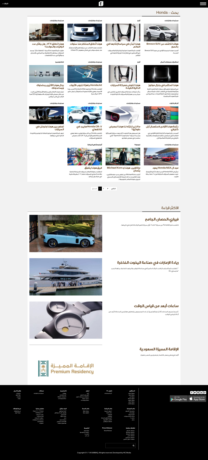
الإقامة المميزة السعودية (159, 349)
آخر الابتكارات (62, 395)
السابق (94, 189)
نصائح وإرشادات (85, 400)
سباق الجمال (131, 402)
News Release (108, 430)
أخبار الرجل (63, 414)
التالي (113, 189)
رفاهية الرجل (17, 391)
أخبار (88, 393)
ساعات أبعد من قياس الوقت (156, 306)
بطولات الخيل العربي (129, 439)
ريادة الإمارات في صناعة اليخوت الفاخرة (148, 263)
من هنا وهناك (17, 408)
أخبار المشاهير (62, 411)
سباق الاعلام (132, 395)
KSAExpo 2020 (39, 412)
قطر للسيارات (40, 416)
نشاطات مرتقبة (130, 428)
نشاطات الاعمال (130, 430)
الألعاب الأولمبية (107, 419)
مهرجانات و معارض (61, 421)
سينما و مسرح (63, 419)
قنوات (5, 4)
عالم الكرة (109, 412)
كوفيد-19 (109, 391)
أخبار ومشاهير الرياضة (106, 418)
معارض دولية (40, 408)
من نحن (87, 435)
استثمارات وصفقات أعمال (82, 396)
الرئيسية (86, 428)
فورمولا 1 (110, 414)
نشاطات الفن (131, 435)
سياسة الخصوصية (84, 432)
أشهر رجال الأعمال (84, 395)
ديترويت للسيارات (39, 418)
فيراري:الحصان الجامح (162, 219)
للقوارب (41, 423)
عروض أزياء (132, 412)
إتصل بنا (87, 434)
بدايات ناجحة (85, 398)
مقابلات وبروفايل (107, 421)
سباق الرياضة (131, 398)
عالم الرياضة (108, 408)
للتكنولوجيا (40, 421)
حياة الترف (18, 395)
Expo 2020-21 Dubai (38, 411)
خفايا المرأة (63, 416)
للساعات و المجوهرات (37, 419)
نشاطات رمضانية (130, 432)
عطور (133, 419)
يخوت (19, 398)
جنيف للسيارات (39, 414)
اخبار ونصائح (131, 414)
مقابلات (19, 396)
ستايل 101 (132, 418)
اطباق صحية (86, 412)
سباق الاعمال (131, 393)
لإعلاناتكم (86, 430)
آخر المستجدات (108, 393)
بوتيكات (18, 393)
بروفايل (64, 393)
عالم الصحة (85, 408)
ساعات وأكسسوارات (129, 416)
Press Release (107, 428)
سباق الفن (132, 396)
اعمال (87, 391)
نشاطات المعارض (130, 437)
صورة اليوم (18, 412)
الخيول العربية (108, 411)
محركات (41, 391)
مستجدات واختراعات (38, 393)
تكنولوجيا (63, 391)
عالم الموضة (131, 408)
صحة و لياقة (86, 411)
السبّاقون (132, 391)
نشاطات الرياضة (130, 434)
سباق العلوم (131, 400)
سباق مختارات (131, 403)
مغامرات (110, 416)
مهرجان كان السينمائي (60, 412)
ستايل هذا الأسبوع (130, 411)
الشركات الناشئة (62, 396)
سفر (65, 418)
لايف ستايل (63, 408)
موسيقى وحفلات (62, 423)
